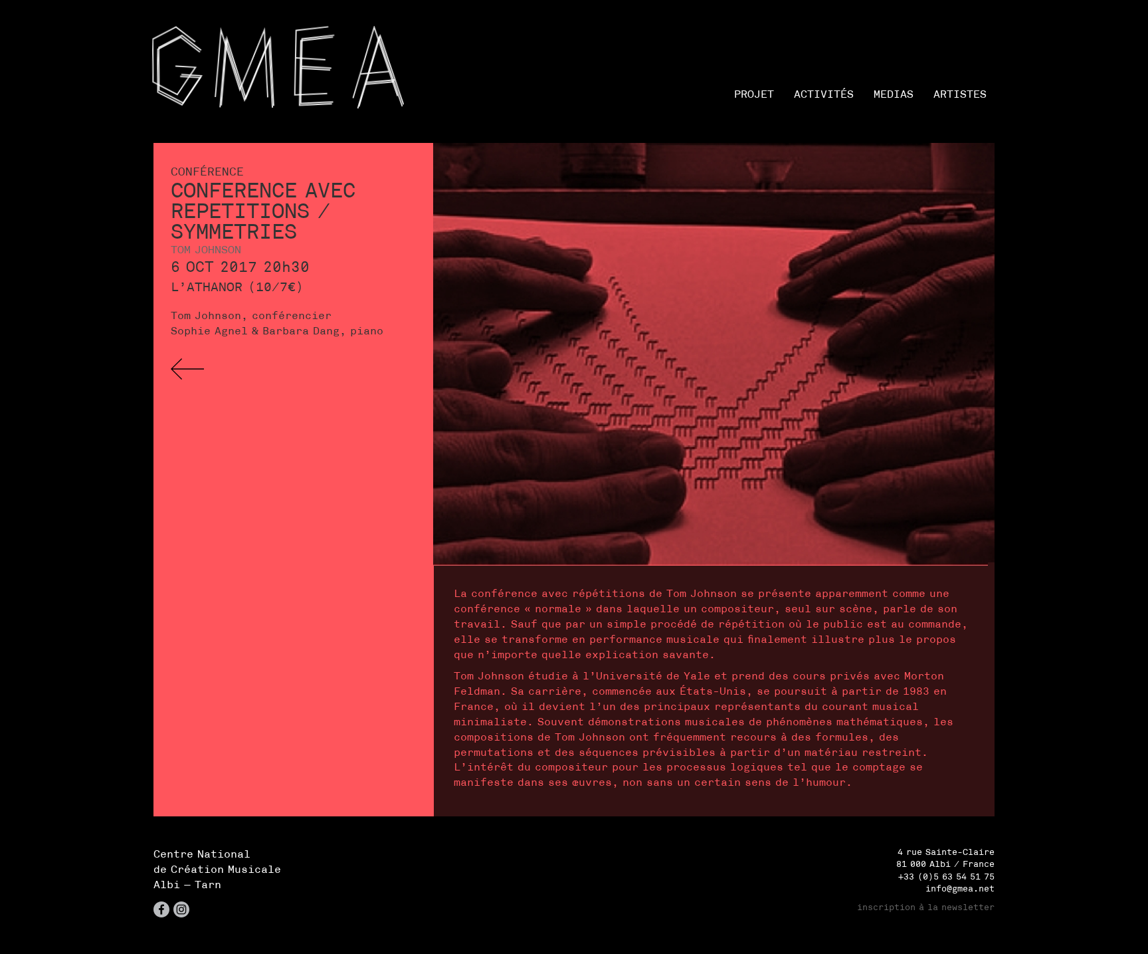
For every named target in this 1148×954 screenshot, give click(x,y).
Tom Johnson (206, 249)
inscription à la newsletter (926, 907)
